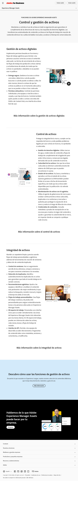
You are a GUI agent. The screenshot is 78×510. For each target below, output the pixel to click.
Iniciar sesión (60, 3)
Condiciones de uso (35, 475)
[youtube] (28, 471)
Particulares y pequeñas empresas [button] (12, 456)
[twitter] (22, 471)
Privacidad (27, 475)
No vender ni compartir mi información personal (14, 477)
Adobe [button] (5, 465)
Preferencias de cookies (46, 475)
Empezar (10, 427)
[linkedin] (25, 471)
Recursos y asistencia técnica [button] (11, 461)
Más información (39, 386)
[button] (69, 84)
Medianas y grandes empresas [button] (11, 452)
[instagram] (18, 471)
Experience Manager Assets (10, 8)
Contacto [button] (5, 444)
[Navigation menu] (3, 3)
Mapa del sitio (57, 475)
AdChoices (30, 477)
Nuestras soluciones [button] (8, 448)
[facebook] (15, 471)
